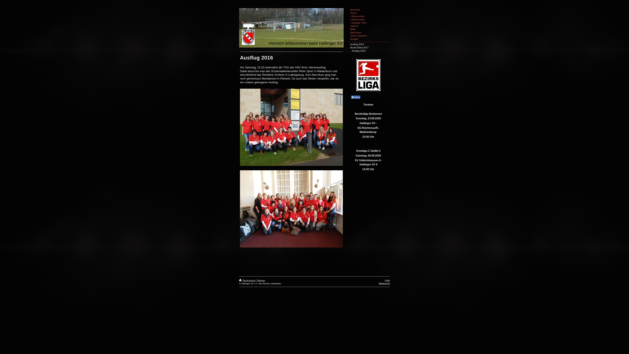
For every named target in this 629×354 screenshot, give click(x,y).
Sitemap (261, 280)
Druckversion (249, 280)
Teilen (357, 97)
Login (387, 280)
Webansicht (384, 283)
